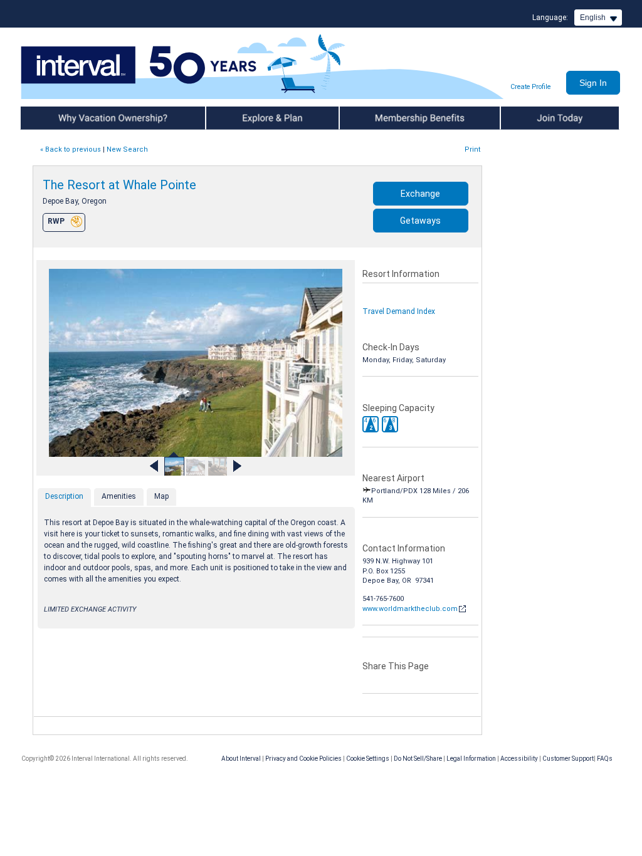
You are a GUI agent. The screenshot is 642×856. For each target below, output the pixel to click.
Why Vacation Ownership (65, 117)
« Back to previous (70, 149)
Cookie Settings (367, 758)
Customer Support (568, 758)
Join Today (520, 117)
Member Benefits (371, 117)
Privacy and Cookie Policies (303, 758)
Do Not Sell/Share (418, 758)
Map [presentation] (161, 496)
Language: (550, 17)
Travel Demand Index (398, 311)
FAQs (605, 758)
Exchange (420, 194)
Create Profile (530, 87)
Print (472, 149)
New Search (127, 149)
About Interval (241, 758)
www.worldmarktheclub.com (410, 609)
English (593, 17)
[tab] (64, 497)
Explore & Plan (232, 117)
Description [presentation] (64, 496)
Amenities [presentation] (119, 496)
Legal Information (471, 758)
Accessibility (519, 758)
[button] (370, 424)
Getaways (420, 221)
